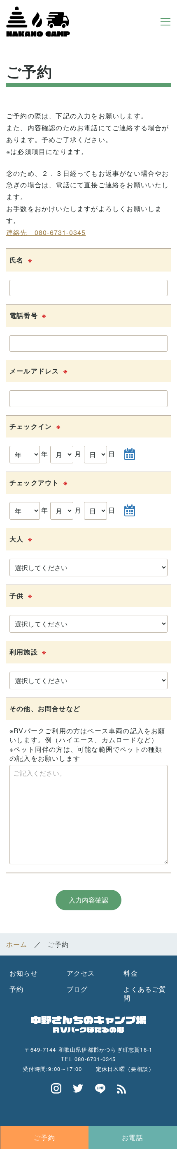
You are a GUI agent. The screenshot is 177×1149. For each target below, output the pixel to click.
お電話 (132, 1137)
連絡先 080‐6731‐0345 (46, 232)
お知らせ (23, 973)
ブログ (77, 989)
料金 (130, 973)
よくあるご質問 (144, 993)
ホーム (17, 944)
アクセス (81, 973)
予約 (16, 989)
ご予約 (44, 1137)
